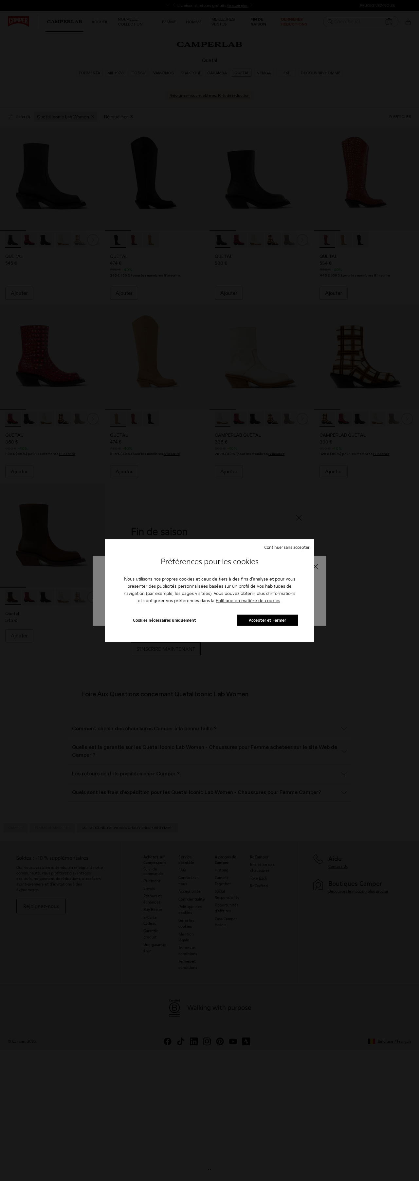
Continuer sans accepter (286, 547)
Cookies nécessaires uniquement (164, 620)
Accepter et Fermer (267, 620)
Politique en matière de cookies (248, 601)
